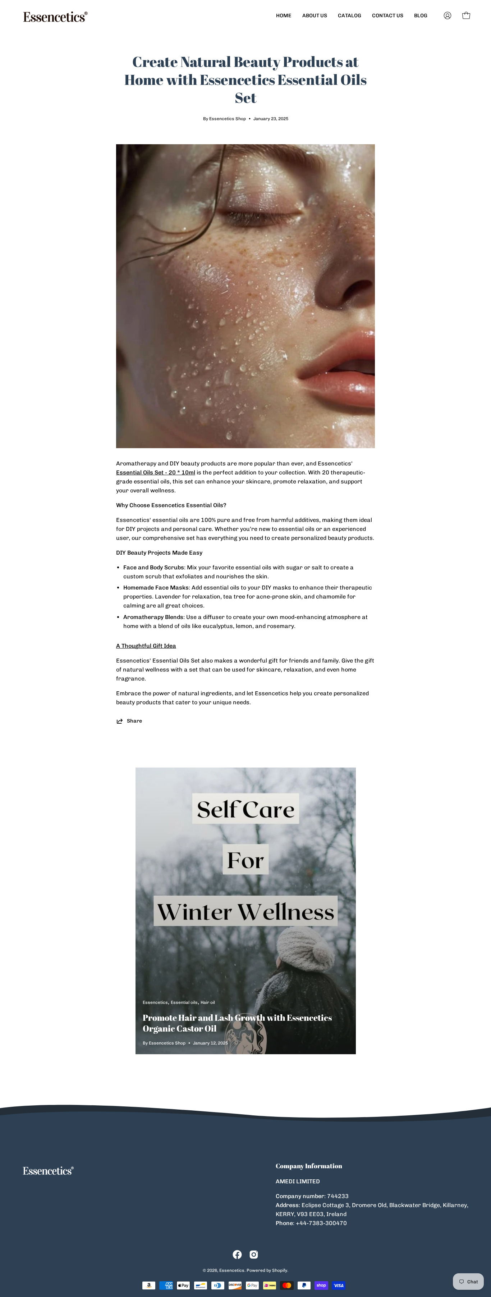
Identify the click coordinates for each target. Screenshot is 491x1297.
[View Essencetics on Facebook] (237, 1254)
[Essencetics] (56, 15)
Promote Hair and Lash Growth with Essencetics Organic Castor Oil (237, 1023)
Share (134, 721)
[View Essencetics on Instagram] (253, 1254)
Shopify (279, 1270)
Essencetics (231, 1270)
